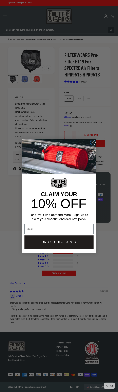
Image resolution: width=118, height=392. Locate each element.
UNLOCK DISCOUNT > (59, 242)
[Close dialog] (92, 142)
